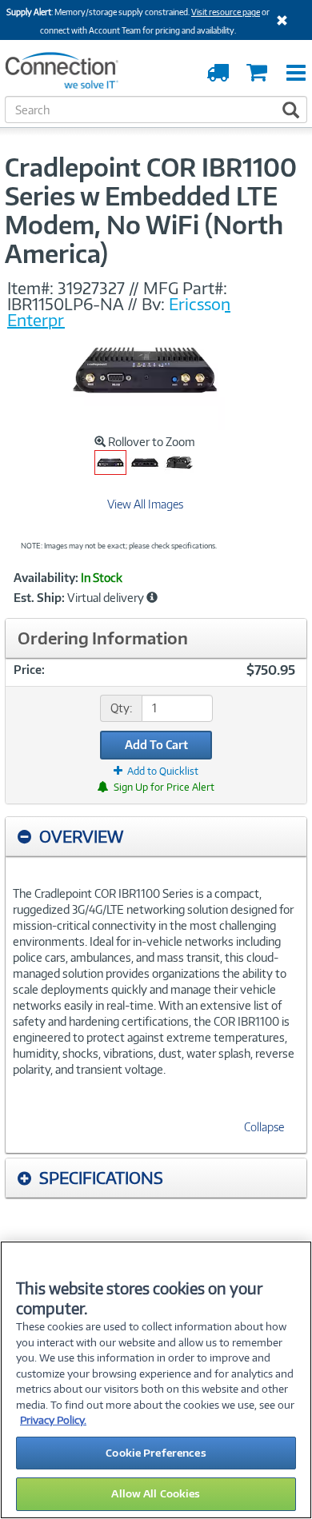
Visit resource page (225, 12)
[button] (152, 597)
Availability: (46, 578)
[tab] (156, 836)
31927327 (91, 287)
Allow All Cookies (155, 1493)
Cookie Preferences (156, 1452)
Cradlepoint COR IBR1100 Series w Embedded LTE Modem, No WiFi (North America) (151, 210)
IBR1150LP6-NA (65, 303)
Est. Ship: (39, 598)
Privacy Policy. (53, 1419)
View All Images (145, 504)
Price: (29, 669)
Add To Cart (156, 745)
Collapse (264, 1127)
